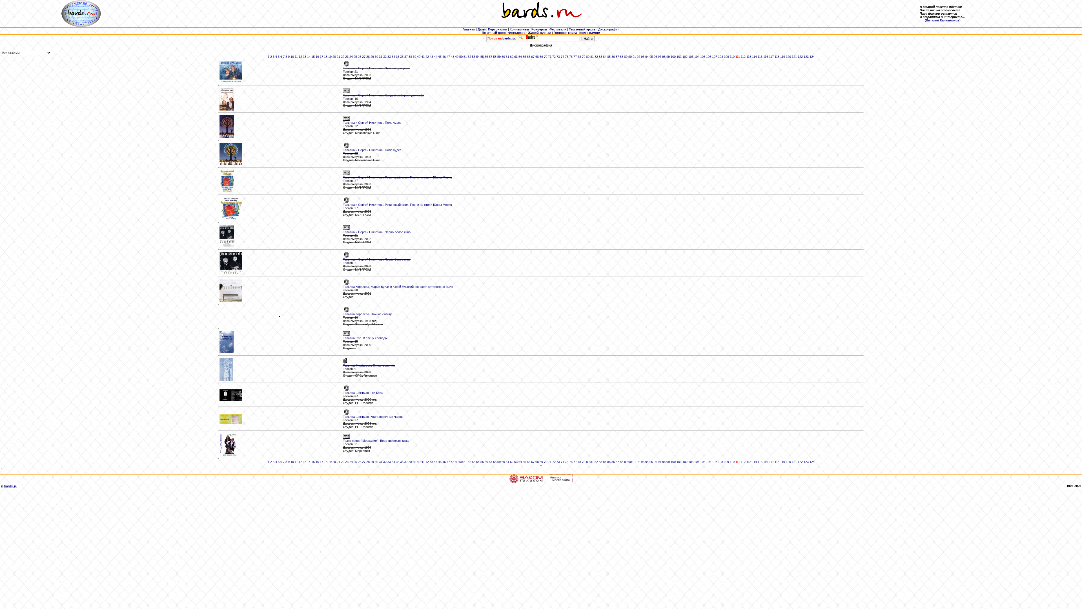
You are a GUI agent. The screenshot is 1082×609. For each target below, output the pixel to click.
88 (621, 56)
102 (685, 56)
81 (592, 56)
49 (456, 56)
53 (473, 56)
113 (748, 56)
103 (690, 56)
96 (655, 56)
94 (647, 56)
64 (520, 56)
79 (583, 56)
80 (587, 56)
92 (638, 56)
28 (368, 56)
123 (806, 56)
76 (571, 56)
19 (330, 56)
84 (604, 56)
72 (554, 56)
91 (634, 56)
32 (385, 56)
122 (800, 56)
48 (452, 56)
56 (486, 56)
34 (393, 56)
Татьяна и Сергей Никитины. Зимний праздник (376, 68)
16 (317, 56)
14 (309, 56)
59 (499, 56)
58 (494, 56)
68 (537, 56)
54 (478, 56)
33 (389, 56)
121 (794, 56)
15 (313, 56)
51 (465, 56)
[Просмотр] (279, 316)
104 (696, 56)
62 (511, 56)
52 (469, 56)
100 (673, 56)
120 (788, 56)
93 (642, 56)
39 (414, 56)
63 (516, 56)
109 (726, 56)
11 (296, 56)
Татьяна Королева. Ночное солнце (368, 314)
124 (812, 56)
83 (600, 56)
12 (300, 56)
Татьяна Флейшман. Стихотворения (369, 365)
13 (304, 56)
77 (575, 56)
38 (410, 56)
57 (490, 56)
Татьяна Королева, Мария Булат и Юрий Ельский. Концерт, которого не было (398, 286)
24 (351, 56)
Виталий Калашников (942, 20)
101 (679, 56)
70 (545, 56)
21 (338, 56)
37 (406, 56)
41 (423, 56)
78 (579, 56)
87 (617, 56)
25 (355, 56)
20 (334, 56)
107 (714, 56)
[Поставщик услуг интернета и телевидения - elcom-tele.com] (526, 482)
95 (651, 56)
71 (549, 56)
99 (668, 56)
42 (427, 56)
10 (292, 56)
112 (743, 56)
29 (372, 56)
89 (626, 56)
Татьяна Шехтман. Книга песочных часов (373, 416)
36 (401, 56)
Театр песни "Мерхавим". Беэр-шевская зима (376, 440)
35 (397, 56)
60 (503, 56)
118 (777, 56)
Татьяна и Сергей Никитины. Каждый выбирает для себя (383, 95)
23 (347, 56)
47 (448, 56)
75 (566, 56)
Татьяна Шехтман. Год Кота (363, 392)
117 (771, 56)
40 (418, 56)
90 (630, 56)
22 (342, 56)
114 (754, 56)
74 (562, 56)
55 (482, 56)
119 (782, 56)
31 (380, 56)
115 (760, 56)
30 (376, 56)
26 (359, 56)
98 (664, 56)
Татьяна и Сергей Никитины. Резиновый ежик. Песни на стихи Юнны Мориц (397, 177)
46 (444, 56)
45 (440, 56)
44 (435, 56)
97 (659, 56)
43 (431, 56)
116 (765, 56)
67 (533, 56)
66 (528, 56)
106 (708, 56)
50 (461, 56)
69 (541, 56)
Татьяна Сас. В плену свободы (365, 338)
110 (732, 56)
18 (325, 56)
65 (524, 56)
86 (613, 56)
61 (507, 56)
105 (702, 56)
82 (596, 56)
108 (720, 56)
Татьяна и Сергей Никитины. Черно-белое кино (377, 232)
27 (363, 56)
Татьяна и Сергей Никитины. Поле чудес (372, 122)
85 (609, 56)
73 (558, 56)
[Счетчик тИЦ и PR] (560, 482)
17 (321, 56)
